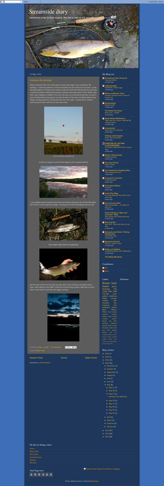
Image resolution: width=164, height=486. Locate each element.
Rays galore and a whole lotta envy (117, 217)
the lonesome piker (113, 203)
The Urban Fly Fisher (113, 111)
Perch (104, 312)
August (110, 375)
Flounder (105, 294)
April (109, 417)
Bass (104, 310)
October (110, 369)
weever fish (109, 343)
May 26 (112, 391)
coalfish (105, 301)
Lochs (110, 316)
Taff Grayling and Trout (113, 172)
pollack (105, 296)
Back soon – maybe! (112, 113)
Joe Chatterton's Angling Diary (117, 170)
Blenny (114, 310)
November (111, 366)
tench (104, 343)
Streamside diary (48, 11)
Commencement (110, 180)
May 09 (112, 407)
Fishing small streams (114, 136)
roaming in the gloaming (40, 80)
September (111, 372)
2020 (107, 354)
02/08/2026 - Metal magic (114, 88)
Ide (110, 321)
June (109, 382)
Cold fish (108, 188)
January (110, 426)
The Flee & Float (111, 163)
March (109, 420)
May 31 (112, 387)
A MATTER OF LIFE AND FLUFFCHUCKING (115, 144)
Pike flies (33, 463)
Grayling (106, 289)
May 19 (112, 400)
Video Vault (34, 451)
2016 (107, 357)
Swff (115, 291)
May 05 (112, 410)
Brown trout (40, 350)
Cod (115, 305)
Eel (116, 332)
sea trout (106, 330)
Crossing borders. (111, 80)
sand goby (113, 341)
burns (114, 286)
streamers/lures (36, 457)
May (109, 385)
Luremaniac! (110, 128)
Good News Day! (111, 236)
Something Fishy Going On (116, 78)
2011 (107, 437)
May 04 (112, 413)
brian (107, 271)
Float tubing (112, 312)
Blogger (95, 481)
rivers (105, 286)
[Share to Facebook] (73, 347)
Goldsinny (106, 307)
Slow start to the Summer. (114, 130)
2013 (107, 430)
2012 (107, 434)
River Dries (34, 454)
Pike (110, 291)
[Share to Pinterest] (75, 347)
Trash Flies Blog (111, 193)
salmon (114, 319)
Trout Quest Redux (112, 186)
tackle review (112, 325)
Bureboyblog (110, 103)
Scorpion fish (109, 303)
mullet (110, 339)
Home (64, 357)
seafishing (113, 296)
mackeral (105, 305)
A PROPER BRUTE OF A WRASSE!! (118, 251)
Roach (114, 307)
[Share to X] (71, 347)
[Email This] (66, 347)
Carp (110, 332)
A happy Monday (111, 157)
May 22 (112, 394)
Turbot (114, 316)
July (108, 378)
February (110, 423)
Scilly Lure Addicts (112, 249)
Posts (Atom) (45, 363)
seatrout (105, 314)
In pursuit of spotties (113, 178)
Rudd (110, 334)
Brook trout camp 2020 (113, 138)
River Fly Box (110, 222)
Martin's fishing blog (113, 155)
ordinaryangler (111, 86)
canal (114, 294)
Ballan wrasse (109, 298)
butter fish (113, 328)
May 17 (112, 404)
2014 (107, 363)
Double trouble (110, 105)
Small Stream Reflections (115, 118)
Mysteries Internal (112, 242)
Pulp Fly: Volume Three (113, 243)
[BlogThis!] (68, 347)
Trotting (104, 319)
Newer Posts (36, 357)
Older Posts (91, 357)
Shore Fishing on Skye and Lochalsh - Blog (116, 214)
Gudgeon (105, 334)
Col (106, 268)
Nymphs (33, 460)
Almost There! (110, 165)
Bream (104, 321)
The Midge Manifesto (113, 257)
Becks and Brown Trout (114, 93)
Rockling (105, 328)
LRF (115, 301)
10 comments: (56, 347)
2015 (107, 360)
